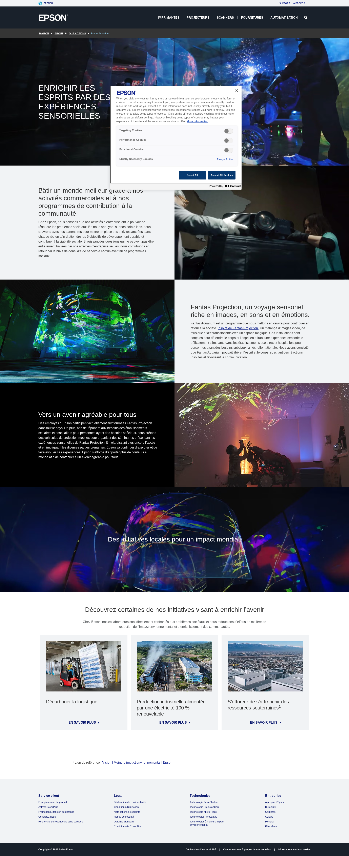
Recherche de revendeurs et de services (60, 821)
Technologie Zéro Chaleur (204, 802)
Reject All (192, 175)
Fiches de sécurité (124, 816)
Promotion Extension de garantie (56, 812)
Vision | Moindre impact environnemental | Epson (137, 762)
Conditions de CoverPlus (127, 826)
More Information (197, 121)
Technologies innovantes (203, 816)
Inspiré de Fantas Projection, (238, 328)
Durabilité (270, 807)
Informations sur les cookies (294, 849)
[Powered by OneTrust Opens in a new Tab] (224, 187)
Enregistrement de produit (52, 802)
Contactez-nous (47, 816)
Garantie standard (124, 821)
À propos (299, 3)
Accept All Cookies (222, 175)
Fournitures (252, 17)
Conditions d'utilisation (126, 807)
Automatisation (284, 17)
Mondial (269, 821)
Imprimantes (168, 17)
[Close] (236, 90)
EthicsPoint (271, 826)
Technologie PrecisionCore (205, 807)
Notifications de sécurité (127, 812)
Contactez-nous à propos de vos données (247, 849)
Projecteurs (198, 17)
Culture (269, 816)
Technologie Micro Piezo (203, 812)
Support (284, 3)
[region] (176, 138)
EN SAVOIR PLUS (82, 722)
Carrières (270, 812)
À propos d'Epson (275, 802)
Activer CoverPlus (48, 807)
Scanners (225, 17)
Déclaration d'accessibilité (201, 849)
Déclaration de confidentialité (130, 802)
